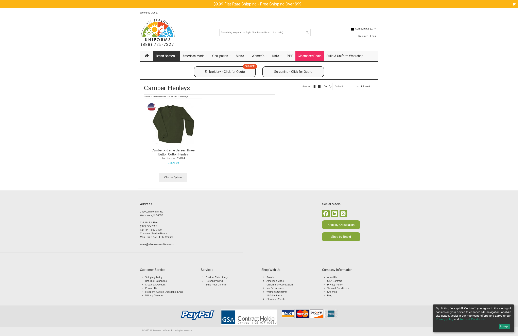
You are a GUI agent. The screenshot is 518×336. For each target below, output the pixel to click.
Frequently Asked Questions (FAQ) (164, 292)
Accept (504, 326)
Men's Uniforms (274, 288)
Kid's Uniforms (274, 295)
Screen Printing (214, 281)
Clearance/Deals (275, 299)
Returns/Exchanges (156, 281)
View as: (306, 86)
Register (363, 36)
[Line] (319, 87)
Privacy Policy (335, 284)
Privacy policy (444, 319)
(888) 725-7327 (157, 44)
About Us (332, 277)
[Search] (307, 32)
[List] (314, 87)
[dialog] (473, 318)
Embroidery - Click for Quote (230, 70)
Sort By (328, 86)
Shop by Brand (341, 236)
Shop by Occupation (341, 224)
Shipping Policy (153, 277)
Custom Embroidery (217, 277)
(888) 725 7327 (148, 226)
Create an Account (155, 284)
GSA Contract (334, 281)
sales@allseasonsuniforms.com (157, 244)
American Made (275, 281)
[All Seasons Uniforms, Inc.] (157, 30)
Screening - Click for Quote (293, 72)
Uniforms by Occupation (279, 284)
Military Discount (154, 295)
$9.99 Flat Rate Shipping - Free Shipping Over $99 (257, 4)
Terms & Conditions (338, 288)
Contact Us (151, 288)
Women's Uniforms (276, 292)
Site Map (332, 292)
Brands (270, 277)
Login (373, 36)
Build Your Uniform (216, 284)
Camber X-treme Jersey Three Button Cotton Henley (173, 152)
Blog (329, 295)
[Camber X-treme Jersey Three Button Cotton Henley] (173, 124)
